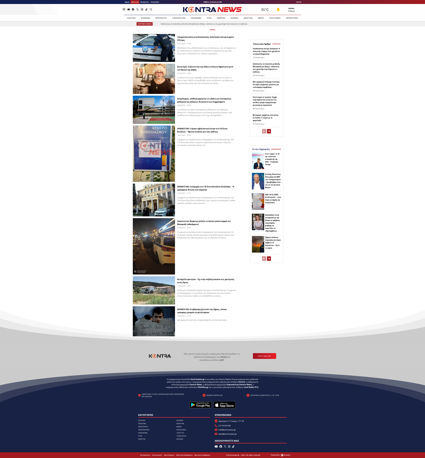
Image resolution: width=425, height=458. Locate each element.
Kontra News (195, 384)
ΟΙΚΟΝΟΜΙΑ (196, 18)
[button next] (269, 131)
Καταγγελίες (144, 2)
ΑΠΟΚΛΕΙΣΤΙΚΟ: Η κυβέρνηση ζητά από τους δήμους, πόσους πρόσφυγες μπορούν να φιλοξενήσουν (202, 311)
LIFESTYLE (180, 433)
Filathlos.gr (203, 387)
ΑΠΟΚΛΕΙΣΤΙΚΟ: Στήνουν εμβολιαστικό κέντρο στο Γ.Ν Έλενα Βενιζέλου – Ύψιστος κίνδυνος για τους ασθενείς (202, 130)
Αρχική (127, 2)
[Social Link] (124, 9)
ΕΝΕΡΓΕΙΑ (221, 18)
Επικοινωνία (155, 2)
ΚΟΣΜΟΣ (234, 18)
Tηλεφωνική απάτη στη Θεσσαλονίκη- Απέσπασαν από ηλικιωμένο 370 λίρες (205, 38)
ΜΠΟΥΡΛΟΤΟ (161, 18)
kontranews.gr (198, 379)
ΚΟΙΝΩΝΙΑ (145, 18)
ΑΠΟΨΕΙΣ (179, 439)
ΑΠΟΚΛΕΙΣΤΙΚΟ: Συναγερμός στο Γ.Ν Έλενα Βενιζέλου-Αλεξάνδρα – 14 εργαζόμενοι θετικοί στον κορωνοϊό (205, 188)
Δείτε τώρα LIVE (264, 356)
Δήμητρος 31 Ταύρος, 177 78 (231, 421)
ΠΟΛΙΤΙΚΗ (131, 18)
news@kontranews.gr (227, 434)
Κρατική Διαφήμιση (202, 455)
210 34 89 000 (224, 425)
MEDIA (261, 18)
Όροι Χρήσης (169, 455)
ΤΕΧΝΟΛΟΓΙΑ (181, 436)
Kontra (242, 382)
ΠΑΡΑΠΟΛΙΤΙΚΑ (178, 18)
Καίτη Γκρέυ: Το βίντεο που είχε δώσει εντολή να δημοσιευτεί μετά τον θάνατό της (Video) (205, 68)
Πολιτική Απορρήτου (184, 455)
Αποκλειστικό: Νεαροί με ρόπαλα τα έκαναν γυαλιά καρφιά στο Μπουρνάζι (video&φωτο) (204, 223)
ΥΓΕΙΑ (209, 18)
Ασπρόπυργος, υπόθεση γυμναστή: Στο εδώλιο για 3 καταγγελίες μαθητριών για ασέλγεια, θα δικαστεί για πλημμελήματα (204, 100)
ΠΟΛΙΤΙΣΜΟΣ (275, 18)
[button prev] (264, 131)
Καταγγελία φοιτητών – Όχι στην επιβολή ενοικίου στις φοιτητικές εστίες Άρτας (205, 281)
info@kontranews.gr (227, 429)
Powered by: (277, 455)
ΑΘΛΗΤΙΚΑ (248, 18)
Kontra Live (135, 2)
